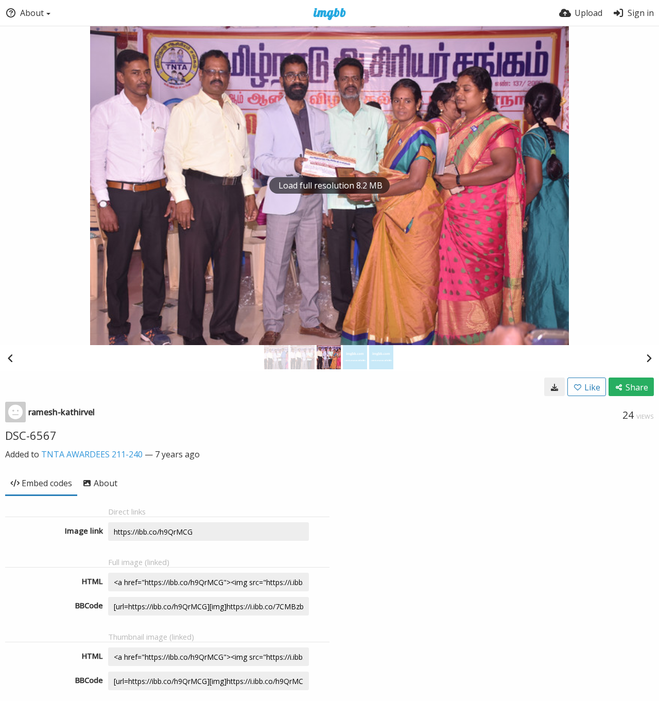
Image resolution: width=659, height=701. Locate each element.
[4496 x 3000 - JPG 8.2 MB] (554, 387)
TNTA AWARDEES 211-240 (92, 454)
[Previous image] (10, 358)
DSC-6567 (31, 435)
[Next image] (648, 358)
